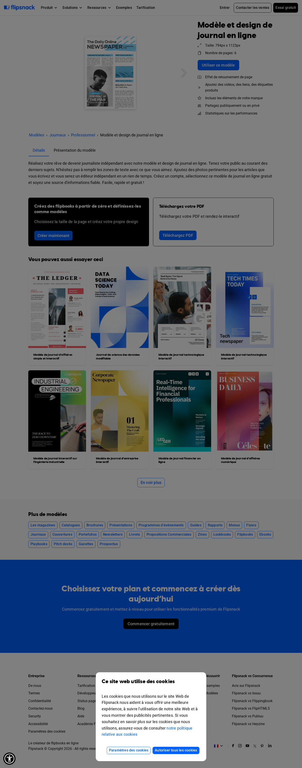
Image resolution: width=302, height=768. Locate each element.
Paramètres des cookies (128, 750)
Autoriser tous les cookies (176, 750)
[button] (9, 759)
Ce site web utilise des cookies (138, 681)
